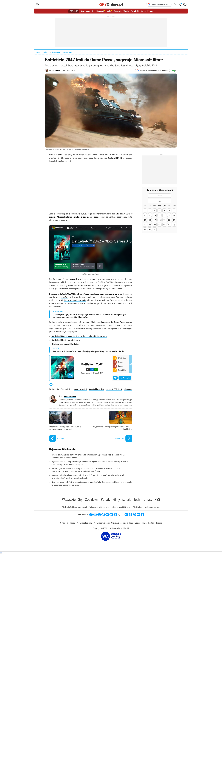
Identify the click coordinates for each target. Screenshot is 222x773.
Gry (93, 11)
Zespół (137, 523)
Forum (150, 11)
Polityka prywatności (102, 523)
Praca (144, 523)
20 (169, 220)
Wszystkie (69, 499)
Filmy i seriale (122, 499)
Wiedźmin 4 (137, 507)
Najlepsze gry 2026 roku (99, 507)
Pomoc (159, 523)
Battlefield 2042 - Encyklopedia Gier (79, 368)
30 (150, 230)
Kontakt (151, 523)
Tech (137, 499)
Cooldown (92, 499)
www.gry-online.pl (42, 52)
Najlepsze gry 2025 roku (120, 507)
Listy (109, 11)
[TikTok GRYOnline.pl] (103, 514)
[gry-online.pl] (111, 4)
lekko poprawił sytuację (75, 300)
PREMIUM (74, 11)
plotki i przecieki (80, 389)
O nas (62, 523)
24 (155, 225)
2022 (159, 196)
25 (160, 225)
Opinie (126, 11)
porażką (64, 297)
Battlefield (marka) (96, 389)
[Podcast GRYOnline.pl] (107, 514)
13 (169, 215)
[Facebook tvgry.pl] (142, 514)
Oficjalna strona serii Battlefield (65, 344)
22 (145, 225)
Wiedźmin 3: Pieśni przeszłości (74, 507)
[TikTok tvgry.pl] (130, 514)
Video (143, 11)
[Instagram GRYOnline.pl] (95, 514)
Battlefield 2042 (115, 158)
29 (145, 230)
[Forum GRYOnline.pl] (115, 514)
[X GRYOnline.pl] (99, 514)
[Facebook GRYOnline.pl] (91, 514)
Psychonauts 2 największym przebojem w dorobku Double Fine (112, 426)
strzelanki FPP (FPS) (114, 389)
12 (164, 215)
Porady (105, 499)
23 (150, 225)
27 (169, 225)
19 (164, 220)
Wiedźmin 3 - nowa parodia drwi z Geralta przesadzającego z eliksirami (69, 426)
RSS (157, 499)
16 (150, 220)
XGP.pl (83, 214)
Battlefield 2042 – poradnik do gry (66, 340)
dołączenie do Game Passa (112, 322)
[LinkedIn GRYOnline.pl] (111, 514)
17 (155, 220)
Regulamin (70, 523)
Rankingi (100, 11)
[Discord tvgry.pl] (138, 514)
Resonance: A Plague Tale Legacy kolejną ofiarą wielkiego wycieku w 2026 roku (88, 351)
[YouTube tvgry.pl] (126, 514)
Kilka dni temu (56, 155)
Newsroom (85, 11)
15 (145, 220)
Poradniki (135, 11)
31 (155, 230)
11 (160, 215)
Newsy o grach (67, 52)
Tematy (147, 499)
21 (174, 220)
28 (174, 225)
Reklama (129, 523)
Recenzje (118, 11)
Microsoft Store (64, 217)
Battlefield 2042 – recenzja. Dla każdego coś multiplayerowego (79, 336)
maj (159, 201)
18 (160, 220)
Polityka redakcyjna (84, 523)
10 (155, 215)
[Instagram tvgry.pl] (134, 514)
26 (164, 225)
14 (174, 215)
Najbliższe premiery (152, 507)
